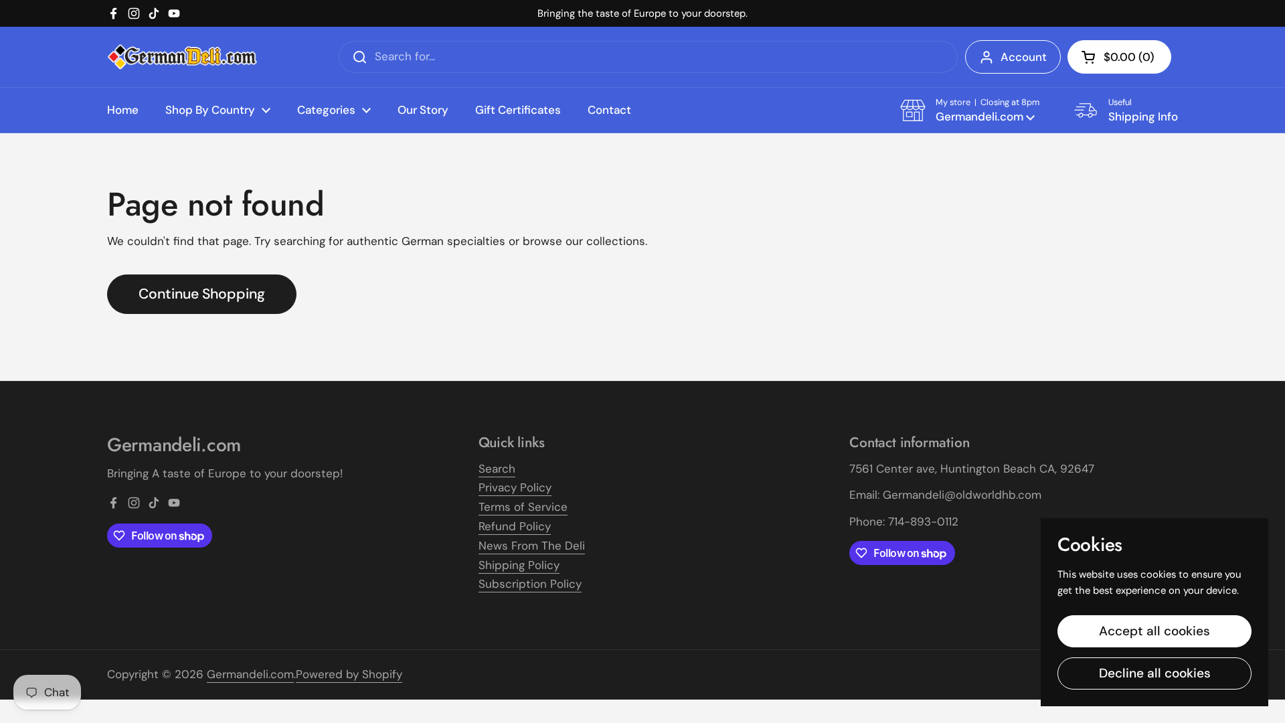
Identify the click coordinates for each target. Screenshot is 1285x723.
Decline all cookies (1155, 673)
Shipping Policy (519, 565)
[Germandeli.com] (182, 57)
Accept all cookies (1154, 631)
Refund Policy (515, 526)
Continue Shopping (202, 294)
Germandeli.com (250, 674)
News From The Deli (532, 545)
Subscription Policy (530, 583)
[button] (1119, 57)
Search (497, 468)
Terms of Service (523, 506)
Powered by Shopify (349, 674)
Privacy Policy (515, 487)
